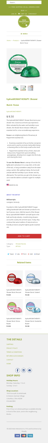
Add (31, 254)
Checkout (33, 14)
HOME (9, 364)
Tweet (12, 254)
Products (16, 40)
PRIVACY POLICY (12, 348)
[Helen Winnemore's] (24, 23)
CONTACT (10, 360)
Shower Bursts (21, 244)
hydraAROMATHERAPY (14, 112)
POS (27, 429)
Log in (13, 14)
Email (38, 254)
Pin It (24, 254)
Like (18, 254)
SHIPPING (10, 344)
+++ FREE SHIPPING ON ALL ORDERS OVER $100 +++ (24, 7)
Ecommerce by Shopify (31, 430)
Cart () (23, 14)
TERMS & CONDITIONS (14, 352)
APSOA (18, 246)
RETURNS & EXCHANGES (15, 356)
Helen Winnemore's (18, 429)
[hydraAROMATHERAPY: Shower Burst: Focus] (24, 65)
